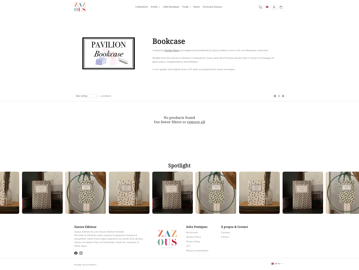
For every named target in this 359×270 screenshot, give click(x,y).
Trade (185, 6)
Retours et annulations (197, 250)
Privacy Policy (193, 241)
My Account (192, 232)
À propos (225, 232)
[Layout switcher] (275, 96)
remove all (196, 122)
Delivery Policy (193, 237)
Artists (154, 6)
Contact (225, 237)
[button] (260, 7)
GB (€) (277, 264)
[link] (30, 193)
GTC (188, 246)
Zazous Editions (89, 265)
